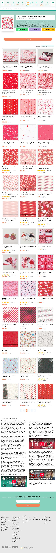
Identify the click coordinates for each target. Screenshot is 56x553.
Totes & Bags (15, 528)
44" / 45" (8, 253)
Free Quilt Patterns (15, 535)
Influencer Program (4, 530)
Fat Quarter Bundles (12, 174)
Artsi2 (7, 46)
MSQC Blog (4, 527)
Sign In (35, 517)
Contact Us (47, 517)
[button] (2, 4)
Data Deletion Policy (27, 521)
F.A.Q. (45, 522)
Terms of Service (27, 519)
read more (50, 26)
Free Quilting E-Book (16, 540)
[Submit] (2, 8)
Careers (3, 519)
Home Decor (15, 524)
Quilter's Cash (5, 517)
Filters (27, 39)
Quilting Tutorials (6, 526)
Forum (3, 522)
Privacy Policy (26, 517)
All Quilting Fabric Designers (16, 530)
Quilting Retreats (6, 521)
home (18, 18)
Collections (15, 532)
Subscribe (15, 520)
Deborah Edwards (11, 124)
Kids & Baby (15, 526)
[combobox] (28, 8)
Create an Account (38, 519)
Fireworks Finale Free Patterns (16, 537)
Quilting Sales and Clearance (16, 518)
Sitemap (46, 524)
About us (3, 524)
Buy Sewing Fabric (15, 522)
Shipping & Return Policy (47, 520)
